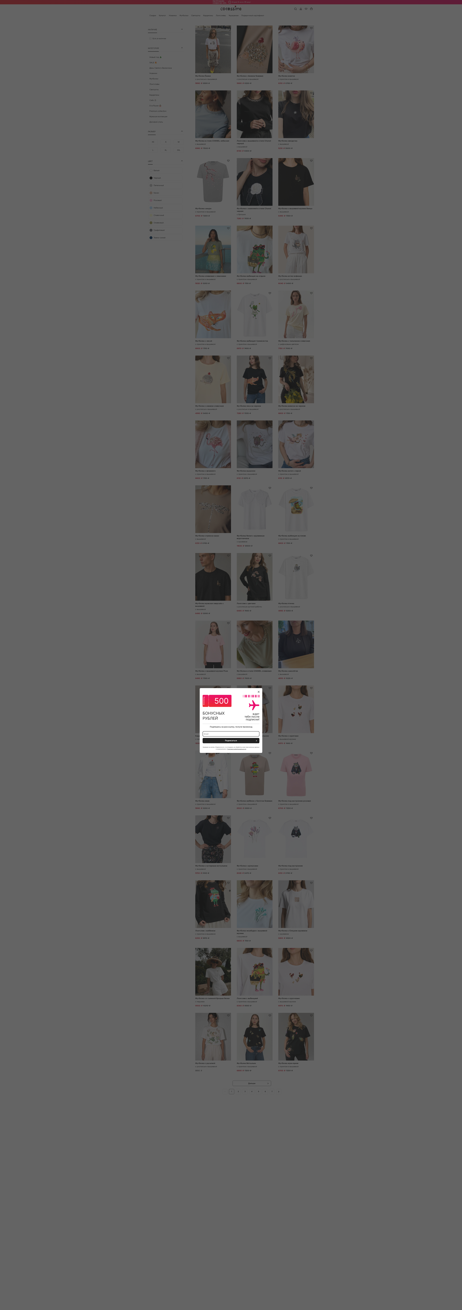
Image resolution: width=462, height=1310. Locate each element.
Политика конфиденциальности (236, 749)
